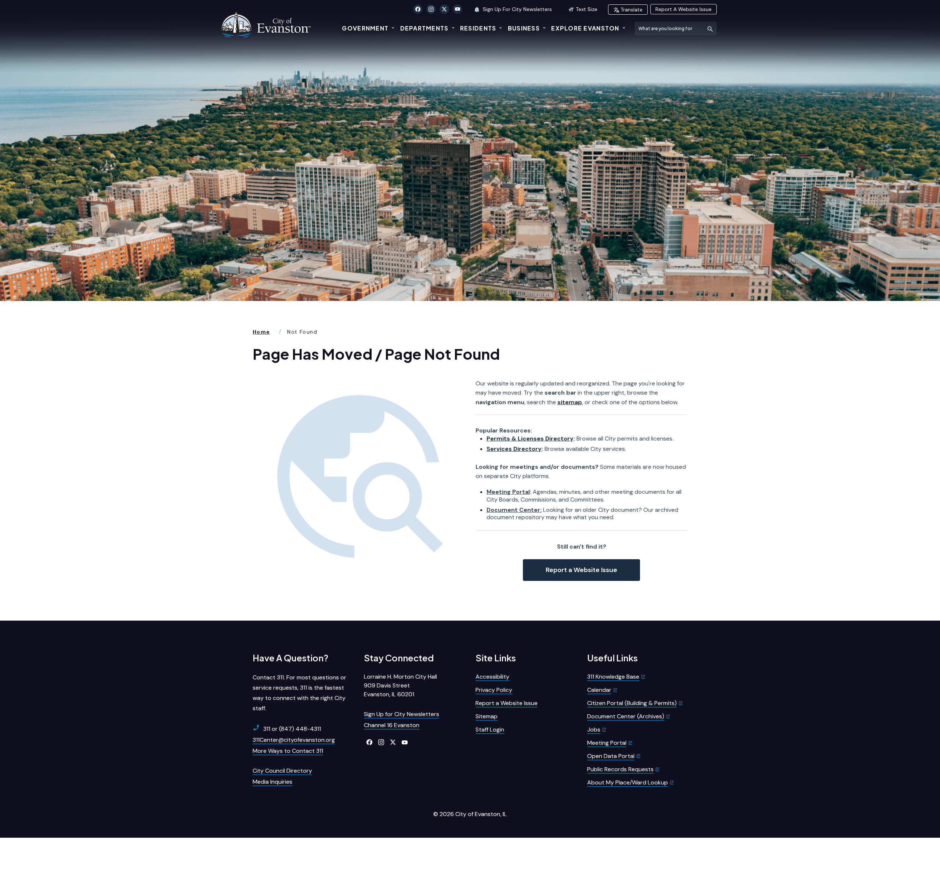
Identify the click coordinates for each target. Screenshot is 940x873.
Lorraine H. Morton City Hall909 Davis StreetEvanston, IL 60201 (400, 685)
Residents (478, 28)
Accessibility (492, 676)
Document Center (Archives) (625, 716)
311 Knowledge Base (613, 676)
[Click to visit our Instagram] (431, 9)
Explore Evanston (585, 28)
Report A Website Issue (683, 9)
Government (365, 28)
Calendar (599, 690)
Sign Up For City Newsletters (516, 9)
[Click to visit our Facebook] (418, 9)
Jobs (593, 729)
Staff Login (490, 729)
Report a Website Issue (581, 569)
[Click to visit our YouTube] (457, 9)
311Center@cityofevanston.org (294, 740)
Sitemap (487, 716)
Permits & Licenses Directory (530, 438)
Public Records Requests (620, 769)
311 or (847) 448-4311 (292, 729)
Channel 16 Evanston (391, 725)
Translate (632, 9)
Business (524, 28)
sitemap (569, 402)
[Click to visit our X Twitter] (444, 9)
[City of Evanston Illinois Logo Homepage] (266, 24)
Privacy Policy (494, 690)
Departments (424, 28)
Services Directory (514, 449)
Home (261, 331)
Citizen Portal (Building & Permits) (632, 703)
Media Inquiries (272, 782)
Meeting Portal (508, 492)
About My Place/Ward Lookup (627, 782)
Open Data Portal (610, 756)
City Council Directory (282, 771)
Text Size (586, 9)
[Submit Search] (710, 28)
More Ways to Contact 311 (288, 751)
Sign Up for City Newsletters (401, 714)
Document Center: (514, 510)
